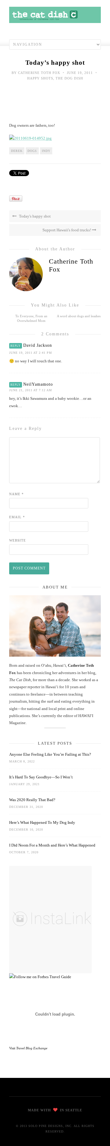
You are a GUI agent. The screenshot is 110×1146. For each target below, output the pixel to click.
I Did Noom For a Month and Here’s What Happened (52, 845)
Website (17, 540)
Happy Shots (40, 78)
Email (17, 517)
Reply (15, 345)
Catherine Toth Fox (39, 73)
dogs (32, 150)
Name (16, 494)
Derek (17, 150)
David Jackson (37, 345)
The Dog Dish (69, 78)
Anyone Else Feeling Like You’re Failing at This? (50, 754)
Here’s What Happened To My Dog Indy (42, 822)
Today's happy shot (34, 216)
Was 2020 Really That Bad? (32, 799)
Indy (46, 150)
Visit (28, 1048)
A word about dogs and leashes (79, 316)
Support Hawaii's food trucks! (67, 230)
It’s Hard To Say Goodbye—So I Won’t (41, 777)
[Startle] (40, 976)
